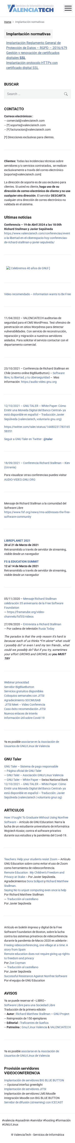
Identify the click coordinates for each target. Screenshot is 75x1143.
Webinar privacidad (16, 682)
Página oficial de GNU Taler (24, 770)
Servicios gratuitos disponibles (23, 691)
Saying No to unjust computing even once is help (35, 890)
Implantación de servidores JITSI (25, 1089)
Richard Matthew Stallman (33, 1014)
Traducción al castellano (22, 899)
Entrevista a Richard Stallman (42, 624)
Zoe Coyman (17, 962)
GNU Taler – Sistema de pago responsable (31, 766)
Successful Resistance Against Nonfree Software (35, 976)
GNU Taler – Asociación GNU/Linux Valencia (35, 775)
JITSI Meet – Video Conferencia (24, 704)
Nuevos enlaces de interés (21, 713)
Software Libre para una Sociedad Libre (29, 1005)
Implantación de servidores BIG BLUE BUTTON (34, 1080)
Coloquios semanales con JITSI (24, 695)
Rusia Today (46, 628)
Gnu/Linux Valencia (34, 1027)
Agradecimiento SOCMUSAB (22, 700)
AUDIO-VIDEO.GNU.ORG (19, 479)
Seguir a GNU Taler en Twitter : (28, 439)
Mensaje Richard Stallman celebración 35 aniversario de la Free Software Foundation (33, 603)
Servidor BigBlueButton (19, 687)
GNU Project (61, 1014)
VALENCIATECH (60, 1027)
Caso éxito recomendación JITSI (25, 709)
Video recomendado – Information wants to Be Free (37, 294)
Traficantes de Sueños (34, 1022)
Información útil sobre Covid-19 (24, 718)
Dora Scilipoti (35, 881)
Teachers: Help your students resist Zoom (30, 859)
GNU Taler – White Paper (22, 779)
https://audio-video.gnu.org (39, 381)
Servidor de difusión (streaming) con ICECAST (33, 1102)
